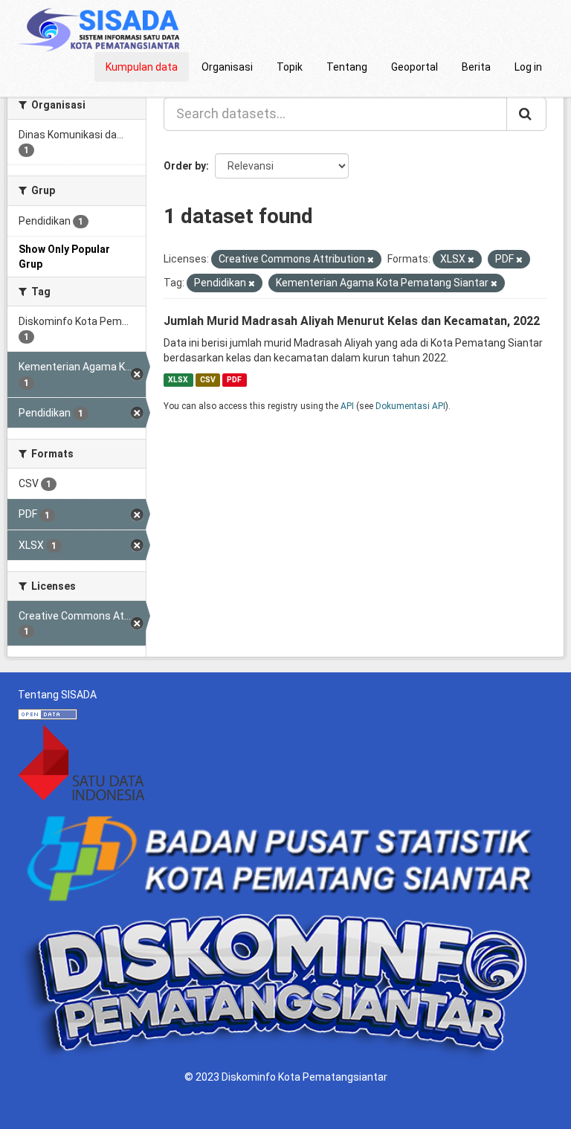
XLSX (178, 380)
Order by (185, 166)
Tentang (346, 67)
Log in (528, 67)
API (347, 406)
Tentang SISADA (57, 695)
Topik (290, 67)
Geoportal (414, 67)
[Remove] (370, 260)
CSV (208, 380)
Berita (476, 67)
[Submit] (526, 114)
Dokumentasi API (410, 406)
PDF (234, 380)
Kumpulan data (142, 67)
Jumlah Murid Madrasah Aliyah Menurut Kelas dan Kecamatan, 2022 (352, 321)
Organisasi (227, 67)
